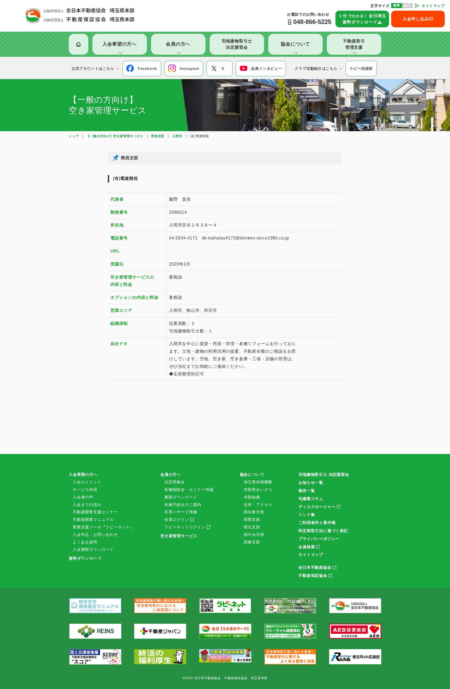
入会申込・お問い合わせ (95, 534)
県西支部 (252, 519)
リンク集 (306, 514)
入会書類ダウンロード (93, 549)
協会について (252, 474)
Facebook (147, 68)
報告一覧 (306, 490)
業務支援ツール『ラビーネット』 (103, 527)
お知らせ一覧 (310, 482)
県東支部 (252, 542)
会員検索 (306, 547)
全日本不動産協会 (314, 567)
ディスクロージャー (316, 506)
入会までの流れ (87, 504)
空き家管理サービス (178, 536)
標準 (396, 5)
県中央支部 (254, 534)
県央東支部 (254, 512)
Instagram (189, 68)
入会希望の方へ (83, 474)
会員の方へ (170, 474)
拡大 (407, 5)
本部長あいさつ (258, 489)
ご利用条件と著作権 (316, 522)
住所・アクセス (258, 504)
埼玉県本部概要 (258, 482)
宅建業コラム (310, 498)
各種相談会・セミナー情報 (189, 489)
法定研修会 (174, 482)
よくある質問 (85, 542)
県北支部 (252, 527)
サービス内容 (85, 489)
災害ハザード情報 (180, 512)
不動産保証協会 (312, 575)
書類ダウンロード (180, 497)
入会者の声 (83, 497)
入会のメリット (87, 482)
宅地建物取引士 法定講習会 (323, 474)
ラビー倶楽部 (361, 68)
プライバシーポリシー (319, 538)
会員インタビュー (266, 68)
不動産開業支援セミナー (95, 512)
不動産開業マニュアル (93, 519)
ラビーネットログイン (184, 527)
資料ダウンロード (85, 558)
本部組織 (252, 497)
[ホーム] (78, 44)
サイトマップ (433, 6)
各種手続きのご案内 (182, 504)
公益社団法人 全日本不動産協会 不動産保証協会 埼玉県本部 (80, 15)
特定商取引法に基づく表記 (323, 530)
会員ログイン (176, 519)
